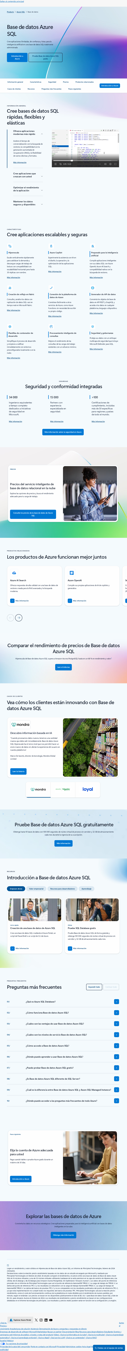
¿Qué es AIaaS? (43, 1337)
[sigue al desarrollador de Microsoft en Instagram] (41, 1320)
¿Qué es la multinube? (96, 1334)
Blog (77, 1331)
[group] (34, 586)
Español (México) (7, 1340)
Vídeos (56, 1334)
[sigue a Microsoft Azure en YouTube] (50, 1320)
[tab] (16, 888)
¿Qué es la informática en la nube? (73, 1334)
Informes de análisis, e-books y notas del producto (33, 1334)
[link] (15, 82)
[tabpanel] (63, 926)
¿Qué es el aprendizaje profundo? (23, 1337)
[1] (8, 1265)
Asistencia (35, 1328)
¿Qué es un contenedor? (75, 1337)
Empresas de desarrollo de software (14, 1331)
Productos (120, 1322)
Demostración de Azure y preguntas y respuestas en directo (63, 1328)
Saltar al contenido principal (12, 1)
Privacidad (61, 1346)
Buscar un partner (55, 1331)
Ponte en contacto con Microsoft (43, 1346)
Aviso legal (86, 1346)
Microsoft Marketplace (38, 1331)
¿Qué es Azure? (6, 1322)
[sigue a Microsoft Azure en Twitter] (36, 1320)
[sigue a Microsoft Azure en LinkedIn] (46, 1320)
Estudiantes (108, 1331)
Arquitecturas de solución (20, 1328)
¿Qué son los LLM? (57, 1337)
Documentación (68, 1331)
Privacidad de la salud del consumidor (15, 1346)
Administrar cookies (74, 1346)
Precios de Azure (6, 1325)
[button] (38, 790)
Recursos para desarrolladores (91, 1331)
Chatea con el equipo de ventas (110, 1348)
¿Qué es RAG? (91, 1337)
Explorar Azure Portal (22, 1320)
